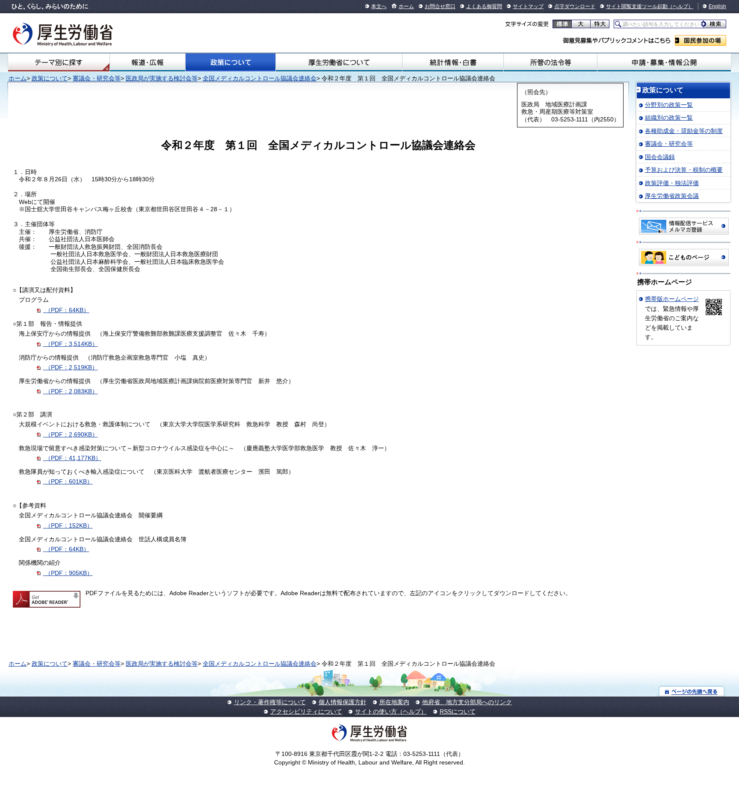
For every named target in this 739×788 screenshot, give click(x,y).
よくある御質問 (484, 6)
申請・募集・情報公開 (664, 62)
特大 (600, 24)
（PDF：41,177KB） (72, 458)
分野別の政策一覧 (669, 104)
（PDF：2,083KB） (70, 391)
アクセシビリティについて (306, 711)
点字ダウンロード (574, 6)
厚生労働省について (339, 62)
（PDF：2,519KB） (70, 367)
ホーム (406, 6)
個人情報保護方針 (343, 702)
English (717, 6)
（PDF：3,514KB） (70, 343)
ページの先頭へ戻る (691, 691)
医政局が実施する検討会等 (162, 78)
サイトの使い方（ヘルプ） (391, 711)
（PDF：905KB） (68, 573)
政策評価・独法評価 (672, 183)
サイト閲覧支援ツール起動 (637, 6)
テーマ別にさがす (58, 62)
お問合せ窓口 (440, 6)
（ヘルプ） (680, 6)
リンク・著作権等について (270, 702)
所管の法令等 (550, 62)
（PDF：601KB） (68, 481)
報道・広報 (147, 62)
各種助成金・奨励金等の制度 (684, 130)
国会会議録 (660, 156)
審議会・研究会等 (97, 78)
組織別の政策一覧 (669, 117)
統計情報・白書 (452, 62)
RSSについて (458, 711)
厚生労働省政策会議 (672, 195)
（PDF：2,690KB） (70, 434)
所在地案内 (394, 702)
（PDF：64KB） (66, 310)
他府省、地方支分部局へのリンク (467, 702)
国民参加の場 (700, 40)
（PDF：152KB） (68, 525)
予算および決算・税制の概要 (684, 169)
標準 (562, 24)
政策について (230, 62)
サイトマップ (528, 6)
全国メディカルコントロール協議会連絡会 (259, 78)
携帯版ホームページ (672, 298)
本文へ (379, 6)
